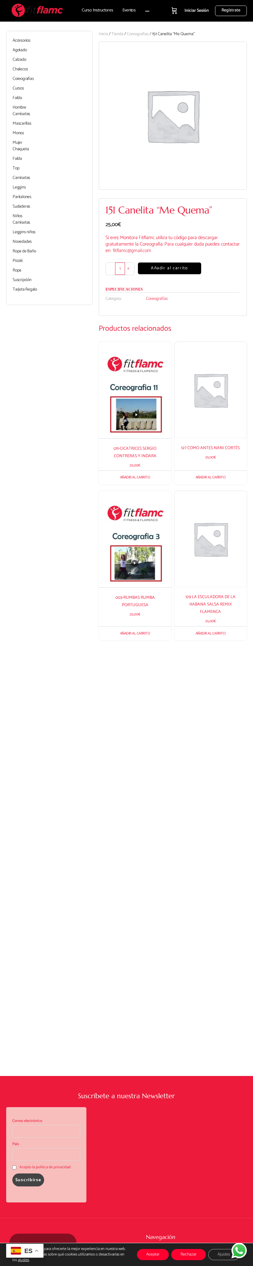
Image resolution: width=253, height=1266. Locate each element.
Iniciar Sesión (197, 10)
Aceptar (153, 1254)
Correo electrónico (27, 1121)
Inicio (103, 34)
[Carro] (174, 11)
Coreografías (138, 34)
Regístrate (231, 10)
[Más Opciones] (147, 11)
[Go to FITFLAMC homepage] (37, 10)
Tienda (117, 34)
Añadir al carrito (169, 268)
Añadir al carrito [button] (135, 477)
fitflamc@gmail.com (132, 250)
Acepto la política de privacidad (45, 1167)
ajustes (23, 1260)
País (15, 1144)
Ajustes (224, 1254)
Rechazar (188, 1254)
